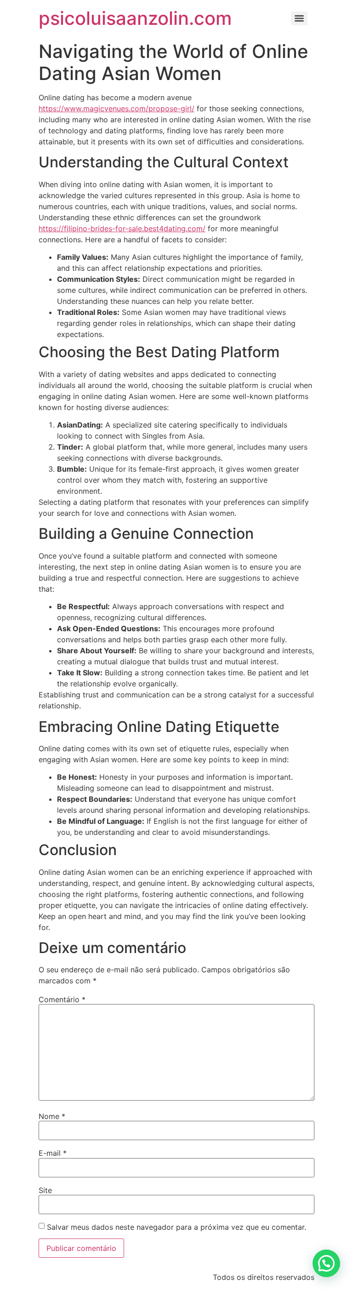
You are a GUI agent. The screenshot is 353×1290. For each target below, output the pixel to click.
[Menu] (299, 18)
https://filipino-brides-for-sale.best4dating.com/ (122, 228)
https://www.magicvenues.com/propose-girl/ (116, 108)
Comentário (62, 999)
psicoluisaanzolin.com (135, 18)
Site (45, 1190)
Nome (52, 1116)
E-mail (53, 1153)
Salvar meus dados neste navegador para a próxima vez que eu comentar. (176, 1227)
